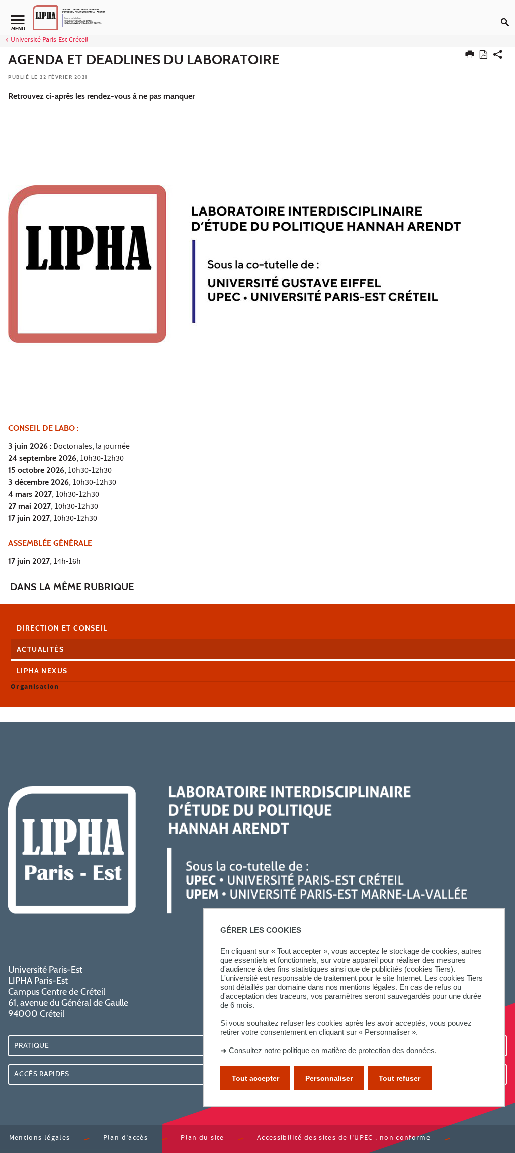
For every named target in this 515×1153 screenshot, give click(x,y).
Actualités (40, 649)
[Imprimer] (469, 56)
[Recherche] (508, 14)
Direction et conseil (62, 628)
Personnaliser (329, 1078)
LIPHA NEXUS (42, 670)
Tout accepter (255, 1078)
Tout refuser (399, 1078)
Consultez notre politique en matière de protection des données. (333, 1050)
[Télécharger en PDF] (483, 56)
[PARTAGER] (497, 56)
